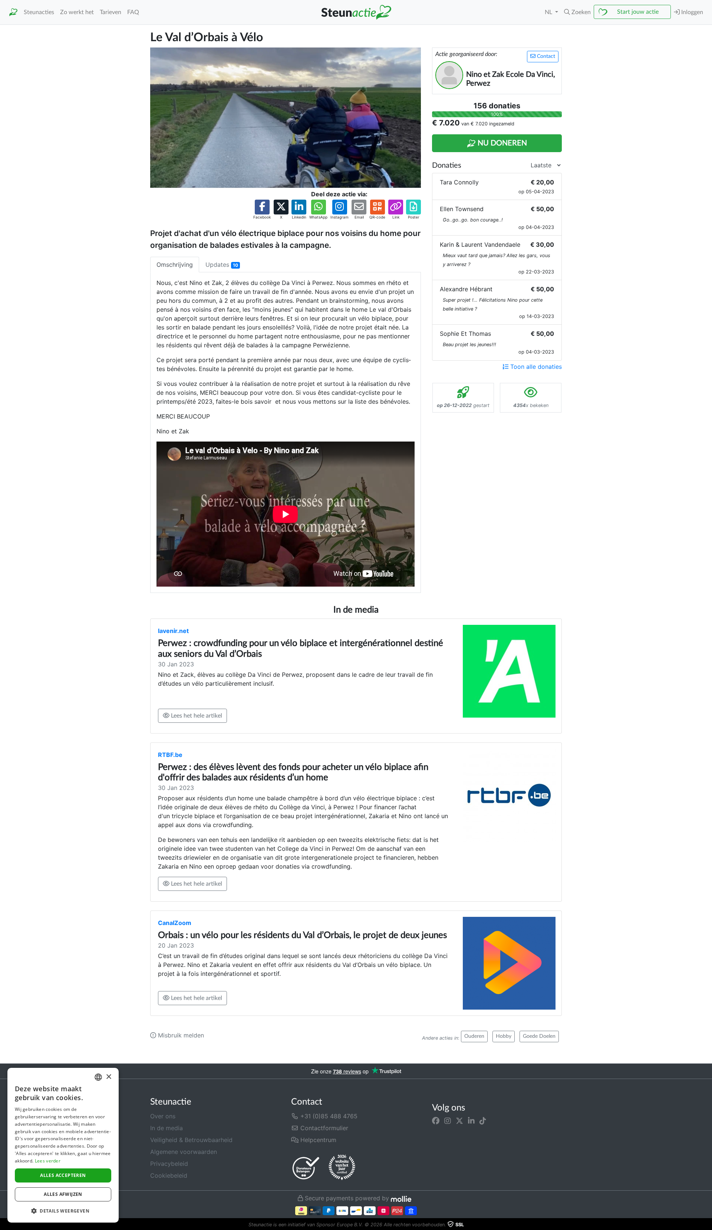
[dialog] (63, 1145)
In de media (166, 1128)
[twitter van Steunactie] (459, 1120)
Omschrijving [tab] (174, 264)
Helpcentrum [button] (317, 1140)
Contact (545, 56)
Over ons (162, 1116)
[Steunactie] (13, 12)
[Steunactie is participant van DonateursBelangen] (306, 1168)
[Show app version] (707, 1225)
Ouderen (474, 1036)
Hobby (503, 1036)
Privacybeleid (169, 1163)
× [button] (108, 1077)
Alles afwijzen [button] (63, 1194)
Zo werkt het (77, 12)
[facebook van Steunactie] (435, 1120)
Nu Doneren (501, 143)
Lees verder (47, 1161)
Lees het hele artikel (195, 716)
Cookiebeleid (168, 1175)
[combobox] (98, 1077)
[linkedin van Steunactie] (471, 1120)
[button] (577, 12)
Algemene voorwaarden (183, 1151)
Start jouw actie (638, 12)
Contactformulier (323, 1128)
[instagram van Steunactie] (447, 1120)
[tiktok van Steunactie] (482, 1120)
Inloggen (691, 12)
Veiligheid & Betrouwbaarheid (191, 1140)
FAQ (133, 12)
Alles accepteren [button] (63, 1175)
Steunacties (39, 12)
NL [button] (549, 12)
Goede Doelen (539, 1036)
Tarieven (110, 12)
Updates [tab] (221, 264)
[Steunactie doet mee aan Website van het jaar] (342, 1168)
